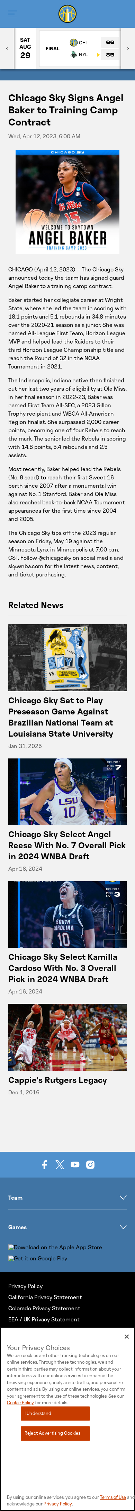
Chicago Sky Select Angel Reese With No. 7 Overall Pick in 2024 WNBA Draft (67, 845)
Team (15, 1197)
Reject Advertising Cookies (52, 1433)
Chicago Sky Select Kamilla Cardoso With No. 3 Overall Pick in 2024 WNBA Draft (62, 968)
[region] (67, 1419)
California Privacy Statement (45, 1297)
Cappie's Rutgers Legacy (57, 1080)
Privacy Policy (25, 1286)
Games (17, 1227)
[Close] (126, 1336)
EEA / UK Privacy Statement (44, 1319)
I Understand (38, 1413)
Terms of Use (113, 1497)
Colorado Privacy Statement (44, 1308)
